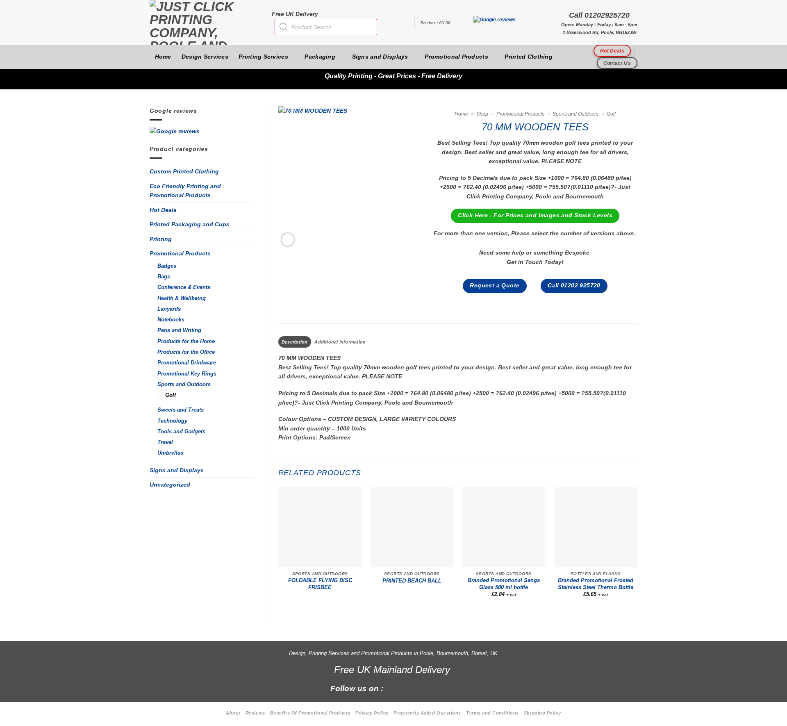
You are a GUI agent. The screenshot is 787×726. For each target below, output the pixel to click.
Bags (163, 277)
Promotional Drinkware (186, 363)
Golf (170, 395)
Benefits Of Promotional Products (310, 712)
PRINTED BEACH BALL (411, 581)
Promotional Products (456, 56)
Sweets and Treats (180, 410)
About (233, 712)
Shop (482, 114)
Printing (161, 239)
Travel (165, 442)
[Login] (404, 23)
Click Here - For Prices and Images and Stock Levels (535, 215)
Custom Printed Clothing (184, 171)
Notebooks (170, 320)
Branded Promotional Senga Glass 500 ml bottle (504, 584)
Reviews (255, 712)
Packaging (320, 56)
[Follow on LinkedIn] (436, 688)
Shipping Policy (542, 712)
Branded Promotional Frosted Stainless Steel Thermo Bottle (595, 584)
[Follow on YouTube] (450, 688)
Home (163, 56)
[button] (441, 23)
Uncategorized (170, 484)
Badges (166, 266)
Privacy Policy (372, 712)
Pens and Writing (179, 330)
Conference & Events (183, 287)
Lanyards (169, 309)
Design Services (205, 56)
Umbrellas (170, 453)
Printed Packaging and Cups (190, 224)
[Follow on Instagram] (408, 688)
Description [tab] (294, 341)
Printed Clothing (529, 56)
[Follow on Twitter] (422, 688)
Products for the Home (186, 341)
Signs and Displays (380, 56)
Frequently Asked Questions (427, 712)
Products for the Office (186, 352)
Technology (172, 421)
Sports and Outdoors (184, 384)
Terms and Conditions (492, 712)
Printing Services (263, 56)
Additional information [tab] (340, 341)
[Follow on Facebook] (394, 688)
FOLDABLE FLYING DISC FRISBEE (320, 584)
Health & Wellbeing (181, 298)
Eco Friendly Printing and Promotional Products (185, 191)
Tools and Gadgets (181, 432)
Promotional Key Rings (186, 374)
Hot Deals (163, 210)
